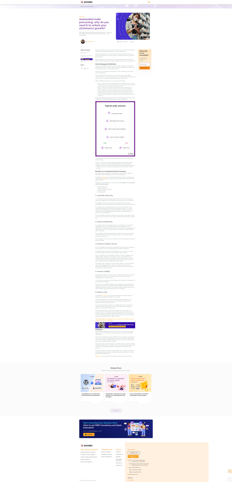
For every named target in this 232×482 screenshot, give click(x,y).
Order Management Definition (85, 53)
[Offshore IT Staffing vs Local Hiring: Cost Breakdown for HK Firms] (116, 374)
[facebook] (128, 480)
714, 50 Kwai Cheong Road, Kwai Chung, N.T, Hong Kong (138, 461)
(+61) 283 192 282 (136, 472)
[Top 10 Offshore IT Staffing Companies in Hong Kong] (140, 374)
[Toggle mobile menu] (149, 2)
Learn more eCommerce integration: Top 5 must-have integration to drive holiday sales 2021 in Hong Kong (114, 319)
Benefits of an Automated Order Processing (86, 56)
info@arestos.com (133, 474)
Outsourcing (82, 16)
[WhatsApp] (87, 68)
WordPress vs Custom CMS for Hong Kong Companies (91, 394)
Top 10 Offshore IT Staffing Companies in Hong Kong (139, 394)
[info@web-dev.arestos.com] (230, 471)
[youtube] (130, 480)
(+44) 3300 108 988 (136, 469)
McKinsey (104, 295)
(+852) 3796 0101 (136, 467)
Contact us (98, 356)
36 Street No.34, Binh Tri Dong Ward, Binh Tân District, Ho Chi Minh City (140, 464)
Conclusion (83, 61)
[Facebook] (82, 68)
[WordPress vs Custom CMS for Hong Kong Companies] (92, 374)
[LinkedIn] (85, 68)
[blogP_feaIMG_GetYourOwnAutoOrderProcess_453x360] (133, 26)
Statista (104, 177)
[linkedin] (132, 480)
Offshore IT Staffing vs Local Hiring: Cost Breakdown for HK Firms (116, 395)
